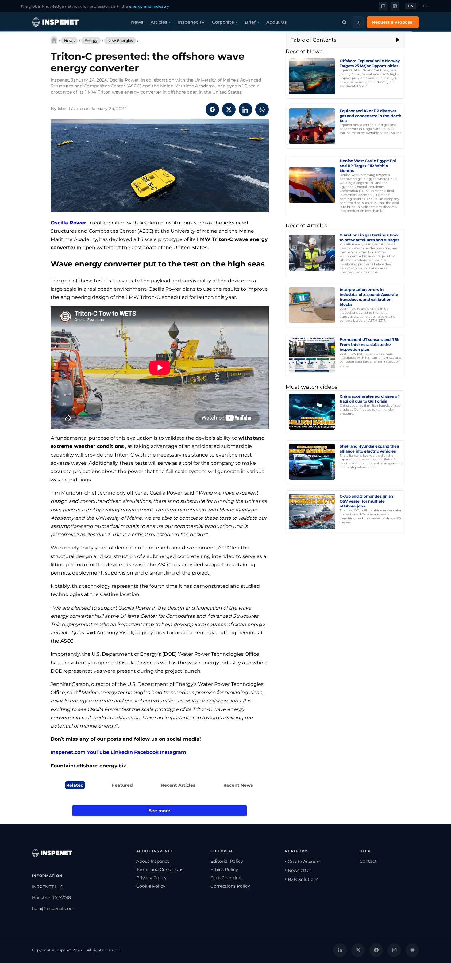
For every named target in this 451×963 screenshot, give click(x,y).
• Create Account (303, 861)
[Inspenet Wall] (395, 6)
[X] (358, 950)
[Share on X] (229, 109)
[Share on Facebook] (212, 109)
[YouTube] (412, 950)
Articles (159, 22)
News (137, 22)
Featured (122, 785)
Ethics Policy (224, 869)
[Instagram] (394, 950)
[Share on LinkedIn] (245, 109)
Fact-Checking (226, 877)
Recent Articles (178, 785)
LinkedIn (121, 752)
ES (425, 6)
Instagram (173, 752)
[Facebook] (376, 950)
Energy (91, 40)
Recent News (238, 785)
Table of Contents (313, 40)
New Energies (120, 40)
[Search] (344, 22)
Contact (368, 861)
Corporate (223, 22)
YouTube (98, 752)
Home (54, 40)
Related (75, 785)
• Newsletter (298, 870)
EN (411, 6)
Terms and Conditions (159, 869)
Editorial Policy (226, 861)
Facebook (146, 752)
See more (159, 810)
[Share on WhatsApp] (262, 109)
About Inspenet (152, 861)
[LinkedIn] (340, 950)
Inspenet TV (191, 22)
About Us (276, 22)
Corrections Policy (230, 886)
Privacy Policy (151, 877)
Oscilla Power (68, 223)
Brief (250, 22)
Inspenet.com (68, 752)
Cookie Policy (150, 886)
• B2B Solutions (301, 879)
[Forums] (383, 6)
